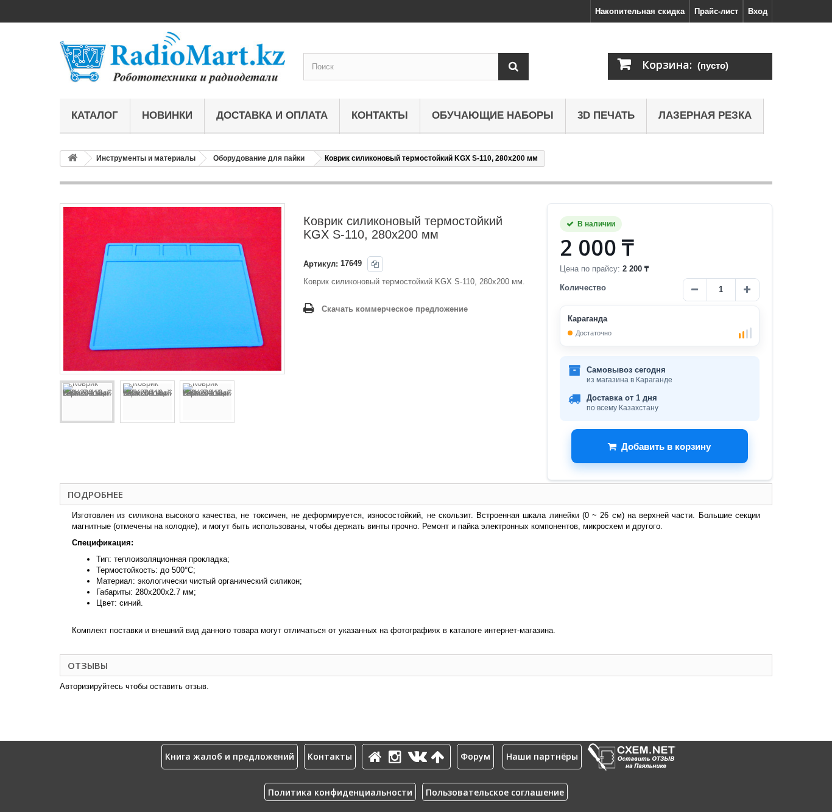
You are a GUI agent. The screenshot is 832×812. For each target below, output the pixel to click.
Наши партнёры (542, 756)
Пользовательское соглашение (495, 792)
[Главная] (377, 756)
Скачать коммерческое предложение (395, 308)
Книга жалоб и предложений (229, 756)
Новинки (167, 115)
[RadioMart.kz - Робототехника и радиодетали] (172, 57)
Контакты (379, 115)
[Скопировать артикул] (375, 264)
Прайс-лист (716, 11)
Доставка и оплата (272, 115)
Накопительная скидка (640, 11)
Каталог (94, 115)
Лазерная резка (705, 115)
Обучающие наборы (493, 115)
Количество (583, 287)
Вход (757, 11)
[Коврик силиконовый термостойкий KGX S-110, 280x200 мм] (87, 401)
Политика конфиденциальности (340, 792)
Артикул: (320, 263)
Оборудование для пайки (259, 158)
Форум (475, 756)
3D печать (606, 115)
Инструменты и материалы (146, 158)
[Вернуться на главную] (72, 158)
